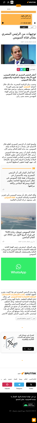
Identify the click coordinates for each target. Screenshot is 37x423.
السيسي (27, 87)
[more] (3, 189)
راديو (5, 379)
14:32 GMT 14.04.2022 (28, 42)
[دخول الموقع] (8, 2)
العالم (25, 379)
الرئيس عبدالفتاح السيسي (23, 318)
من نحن (33, 396)
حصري (10, 379)
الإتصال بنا (14, 396)
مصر (34, 318)
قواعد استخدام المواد (24, 396)
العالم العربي (32, 379)
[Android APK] (29, 405)
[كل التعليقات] (34, 420)
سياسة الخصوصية (30, 399)
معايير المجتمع (20, 399)
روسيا (20, 379)
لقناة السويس (10, 197)
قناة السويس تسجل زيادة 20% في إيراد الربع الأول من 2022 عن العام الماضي (19, 235)
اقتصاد (15, 379)
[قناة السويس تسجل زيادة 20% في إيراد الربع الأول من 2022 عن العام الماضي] (18, 216)
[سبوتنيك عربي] (32, 3)
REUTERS (20, 65)
